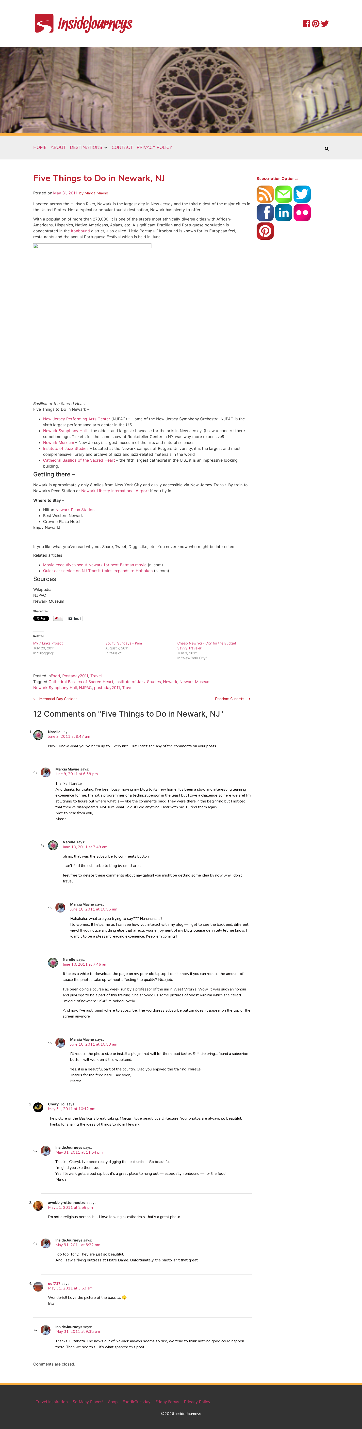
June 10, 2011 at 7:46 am (85, 964)
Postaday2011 (75, 675)
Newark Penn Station (75, 509)
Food (55, 675)
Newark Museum (58, 442)
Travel (96, 675)
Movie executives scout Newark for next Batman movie (95, 564)
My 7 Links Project (48, 643)
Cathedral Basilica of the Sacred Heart (79, 460)
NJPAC (85, 687)
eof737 (54, 1283)
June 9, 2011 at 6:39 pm (76, 774)
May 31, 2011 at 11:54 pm (79, 1152)
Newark (170, 681)
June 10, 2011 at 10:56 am (93, 909)
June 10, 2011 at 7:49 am (85, 847)
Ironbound (80, 230)
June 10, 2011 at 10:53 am (93, 1044)
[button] (89, 147)
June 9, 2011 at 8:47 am (69, 736)
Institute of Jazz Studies (65, 448)
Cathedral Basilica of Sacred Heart (81, 681)
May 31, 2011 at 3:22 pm (77, 1245)
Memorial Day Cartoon (58, 699)
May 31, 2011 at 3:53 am (70, 1288)
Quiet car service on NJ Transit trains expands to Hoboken (98, 570)
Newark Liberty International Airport (115, 490)
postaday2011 (107, 687)
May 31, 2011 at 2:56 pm (70, 1207)
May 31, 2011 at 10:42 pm (71, 1109)
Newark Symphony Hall (65, 430)
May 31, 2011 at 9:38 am (77, 1331)
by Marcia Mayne (93, 193)
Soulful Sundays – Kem (123, 643)
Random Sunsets (229, 699)
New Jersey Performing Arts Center (76, 418)
